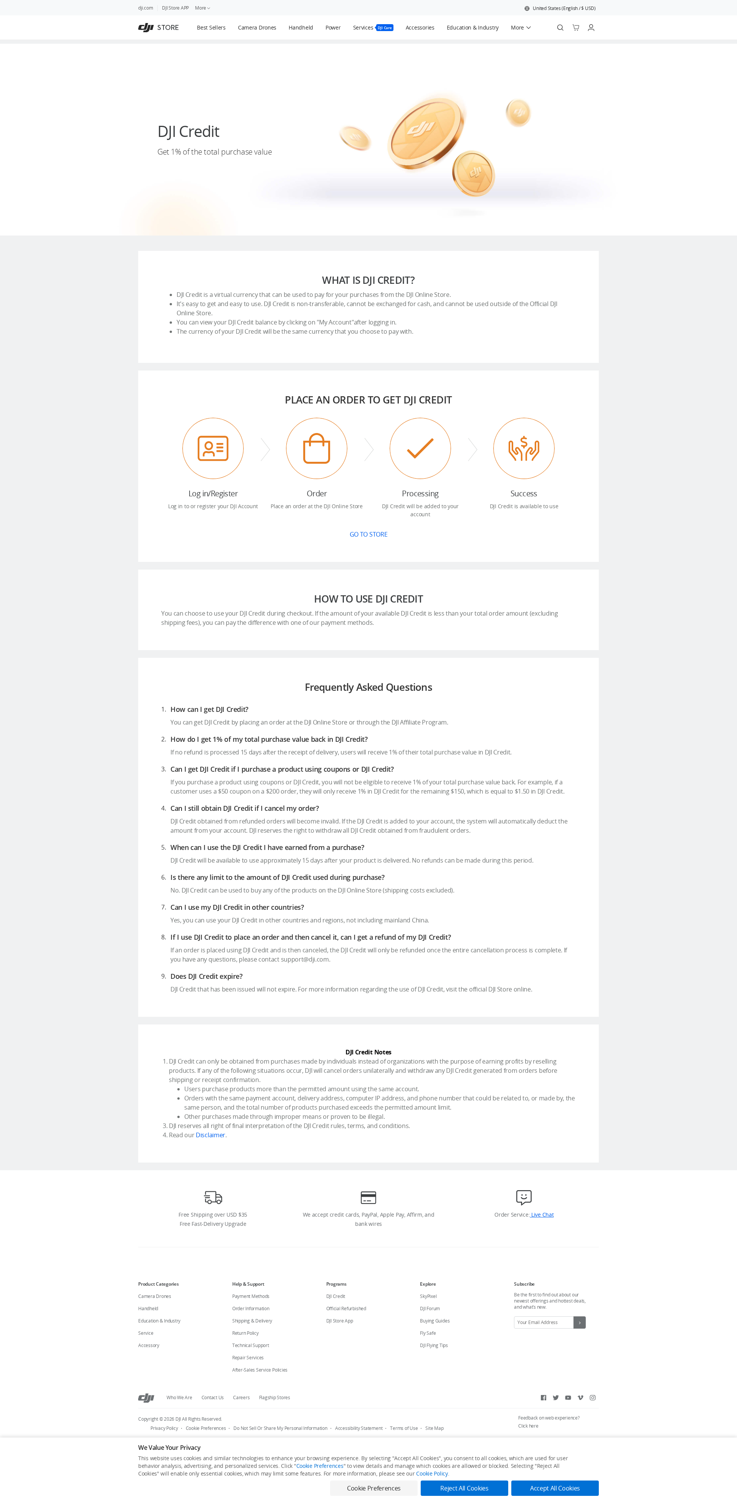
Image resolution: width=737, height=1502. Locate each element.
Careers (241, 1397)
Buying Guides (434, 1321)
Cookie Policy (432, 1473)
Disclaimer (210, 1135)
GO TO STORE (368, 534)
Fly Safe (428, 1333)
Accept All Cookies (555, 1488)
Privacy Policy (164, 1428)
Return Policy (245, 1333)
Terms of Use (404, 1428)
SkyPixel (428, 1296)
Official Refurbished (346, 1308)
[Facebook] (543, 1398)
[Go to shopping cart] (575, 27)
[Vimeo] (580, 1398)
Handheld (148, 1308)
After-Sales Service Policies (260, 1370)
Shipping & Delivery (252, 1321)
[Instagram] (593, 1398)
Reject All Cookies (464, 1488)
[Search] (560, 27)
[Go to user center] (591, 27)
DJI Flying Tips (434, 1345)
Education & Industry (159, 1321)
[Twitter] (556, 1398)
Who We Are (179, 1397)
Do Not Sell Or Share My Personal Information (280, 1428)
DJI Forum (430, 1308)
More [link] (200, 8)
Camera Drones (154, 1296)
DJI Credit (335, 1296)
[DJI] (146, 1397)
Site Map (434, 1428)
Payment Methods (250, 1296)
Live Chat (542, 1214)
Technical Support (250, 1345)
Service (145, 1333)
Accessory (148, 1345)
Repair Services (248, 1357)
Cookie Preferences (206, 1428)
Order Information (250, 1308)
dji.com (145, 8)
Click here (528, 1426)
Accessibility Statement (358, 1428)
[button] (560, 8)
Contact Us (213, 1397)
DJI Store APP (175, 8)
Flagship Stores (274, 1397)
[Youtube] (568, 1398)
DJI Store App (339, 1321)
